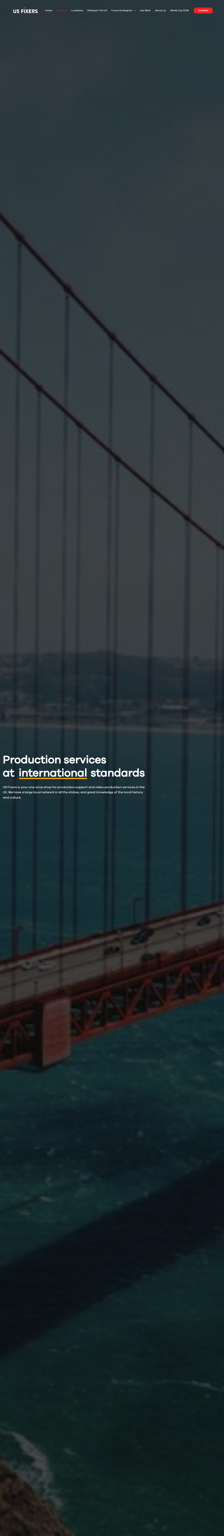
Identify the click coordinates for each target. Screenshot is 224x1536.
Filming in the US (97, 10)
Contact (203, 10)
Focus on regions (121, 10)
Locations (77, 10)
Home (48, 10)
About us (160, 10)
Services (62, 10)
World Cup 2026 (179, 10)
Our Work (145, 10)
